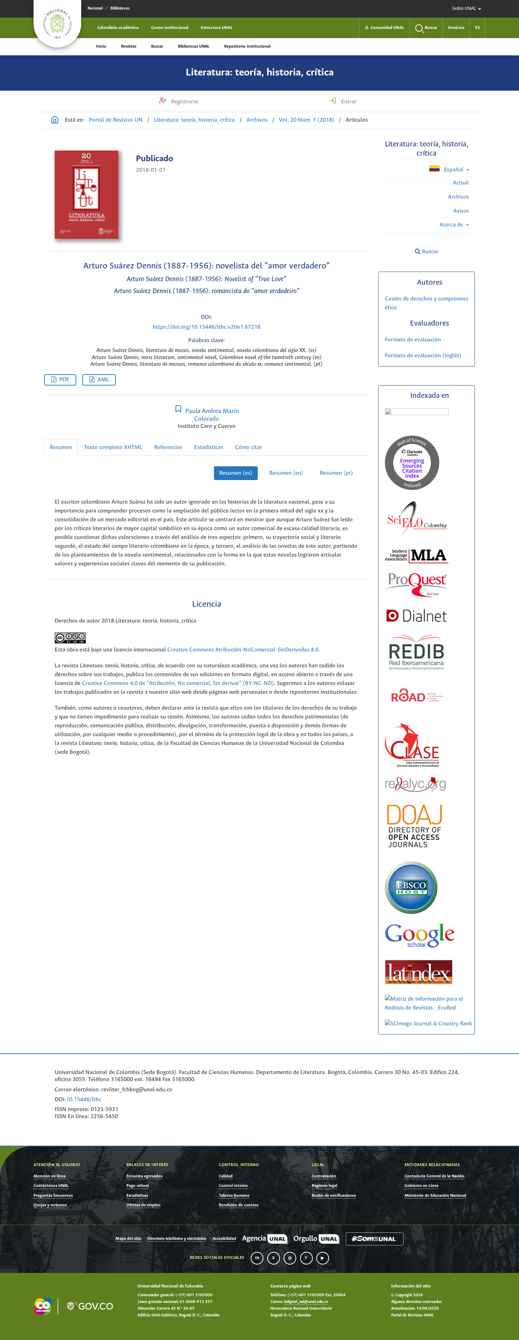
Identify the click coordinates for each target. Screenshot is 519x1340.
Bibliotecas (120, 8)
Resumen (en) (286, 473)
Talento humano (234, 1195)
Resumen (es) (235, 473)
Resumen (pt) (336, 473)
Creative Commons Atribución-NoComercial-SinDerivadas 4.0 (242, 650)
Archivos (257, 120)
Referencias (168, 447)
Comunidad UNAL (384, 27)
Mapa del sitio (128, 1239)
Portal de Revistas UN (116, 120)
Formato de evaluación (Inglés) (423, 356)
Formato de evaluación (413, 340)
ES (477, 27)
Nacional (95, 8)
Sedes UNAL (464, 8)
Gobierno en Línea (422, 1185)
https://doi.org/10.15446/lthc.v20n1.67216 (207, 327)
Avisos (461, 211)
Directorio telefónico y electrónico (176, 1239)
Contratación (324, 1176)
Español (454, 170)
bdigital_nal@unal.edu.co (306, 1302)
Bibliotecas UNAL (193, 46)
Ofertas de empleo (143, 1205)
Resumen (61, 447)
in (257, 1258)
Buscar (157, 46)
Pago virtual (137, 1185)
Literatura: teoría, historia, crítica (260, 72)
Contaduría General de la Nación (434, 1176)
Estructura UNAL (217, 27)
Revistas (128, 46)
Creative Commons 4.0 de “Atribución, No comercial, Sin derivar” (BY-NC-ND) (178, 683)
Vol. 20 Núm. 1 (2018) (306, 120)
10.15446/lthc (83, 1100)
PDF (64, 380)
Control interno (233, 1185)
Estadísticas (208, 447)
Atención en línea (50, 1176)
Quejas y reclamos (50, 1205)
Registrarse (184, 102)
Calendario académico (118, 27)
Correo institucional (170, 27)
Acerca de (452, 225)
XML (103, 380)
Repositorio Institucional (247, 46)
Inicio (101, 46)
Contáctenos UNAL (51, 1185)
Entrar (348, 102)
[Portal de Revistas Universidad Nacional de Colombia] (54, 120)
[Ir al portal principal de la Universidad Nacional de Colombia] (57, 24)
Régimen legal (324, 1185)
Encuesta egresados (144, 1176)
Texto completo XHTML (113, 447)
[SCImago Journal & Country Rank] (428, 1024)
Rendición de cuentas (238, 1205)
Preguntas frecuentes (53, 1195)
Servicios (456, 27)
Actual (461, 183)
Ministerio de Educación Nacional (435, 1195)
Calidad (226, 1176)
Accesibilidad (224, 1239)
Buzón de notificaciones (334, 1195)
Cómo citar (248, 447)
